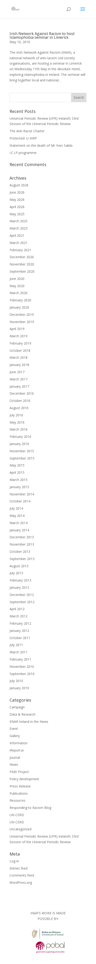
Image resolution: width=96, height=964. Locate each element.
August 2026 (19, 185)
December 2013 (22, 537)
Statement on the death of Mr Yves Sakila (41, 145)
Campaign (17, 707)
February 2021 (20, 250)
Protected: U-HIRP (23, 138)
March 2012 (18, 616)
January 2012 (19, 630)
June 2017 (17, 372)
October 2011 (20, 638)
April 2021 (17, 235)
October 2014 (20, 501)
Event (14, 728)
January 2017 (19, 386)
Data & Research (22, 714)
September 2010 (22, 674)
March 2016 (18, 429)
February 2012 (20, 623)
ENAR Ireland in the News (29, 721)
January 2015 (19, 487)
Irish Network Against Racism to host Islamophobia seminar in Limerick (42, 35)
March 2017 (18, 379)
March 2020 (18, 293)
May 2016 (17, 422)
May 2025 (17, 214)
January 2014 (19, 530)
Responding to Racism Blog (30, 807)
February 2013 (20, 580)
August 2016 (19, 408)
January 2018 (19, 364)
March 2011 (18, 652)
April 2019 (17, 329)
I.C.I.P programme (23, 152)
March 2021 (18, 242)
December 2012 (22, 594)
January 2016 (19, 444)
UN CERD (17, 815)
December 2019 (22, 314)
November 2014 (22, 494)
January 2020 (19, 307)
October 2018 (20, 350)
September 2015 (22, 458)
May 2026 (17, 199)
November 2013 (22, 544)
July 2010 (16, 681)
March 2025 (18, 221)
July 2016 (16, 415)
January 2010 (19, 688)
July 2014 (16, 508)
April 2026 (17, 207)
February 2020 (20, 300)
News (14, 764)
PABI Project (19, 771)
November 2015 (22, 451)
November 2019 (22, 322)
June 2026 (17, 192)
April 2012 (17, 609)
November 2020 (22, 264)
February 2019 (20, 343)
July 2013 (16, 573)
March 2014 (18, 523)
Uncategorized (20, 829)
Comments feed (22, 875)
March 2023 (18, 228)
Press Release (20, 786)
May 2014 (17, 515)
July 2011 (16, 645)
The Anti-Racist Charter (27, 131)
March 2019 (18, 336)
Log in (14, 861)
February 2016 (20, 436)
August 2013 (19, 566)
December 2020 (22, 257)
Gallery (15, 736)
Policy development (24, 779)
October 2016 (20, 400)
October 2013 (20, 551)
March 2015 (18, 479)
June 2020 (17, 278)
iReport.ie (17, 750)
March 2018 (18, 357)
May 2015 (17, 465)
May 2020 (17, 286)
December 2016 (22, 393)
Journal (15, 757)
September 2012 (22, 602)
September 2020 (22, 271)
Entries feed (18, 868)
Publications (19, 793)
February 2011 (20, 659)
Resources (17, 800)
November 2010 (22, 666)
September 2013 (22, 559)
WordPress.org (21, 882)
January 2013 (19, 587)
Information (18, 743)
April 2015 (17, 472)
